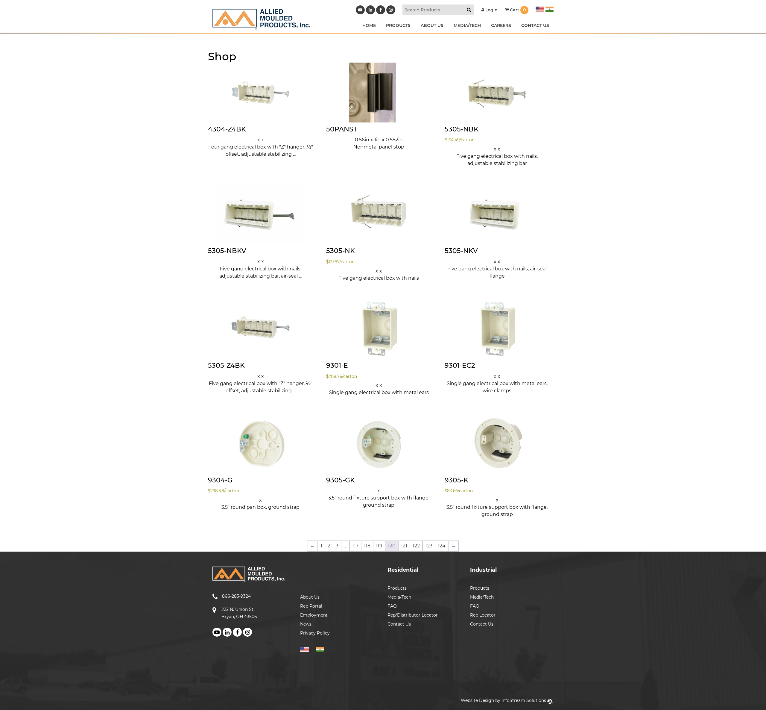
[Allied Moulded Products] (261, 26)
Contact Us (399, 624)
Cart (517, 10)
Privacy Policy (315, 633)
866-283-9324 (236, 596)
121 (404, 546)
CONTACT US (535, 25)
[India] (549, 8)
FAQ (392, 606)
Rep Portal (311, 606)
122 (416, 546)
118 (367, 546)
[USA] (540, 8)
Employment (314, 615)
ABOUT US (432, 25)
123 (428, 546)
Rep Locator (483, 615)
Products (397, 588)
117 (355, 546)
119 (379, 546)
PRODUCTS (398, 25)
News (305, 624)
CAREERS (501, 25)
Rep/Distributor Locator (412, 615)
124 (442, 546)
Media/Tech (399, 597)
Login (491, 10)
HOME (369, 25)
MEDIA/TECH (467, 25)
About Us (310, 597)
